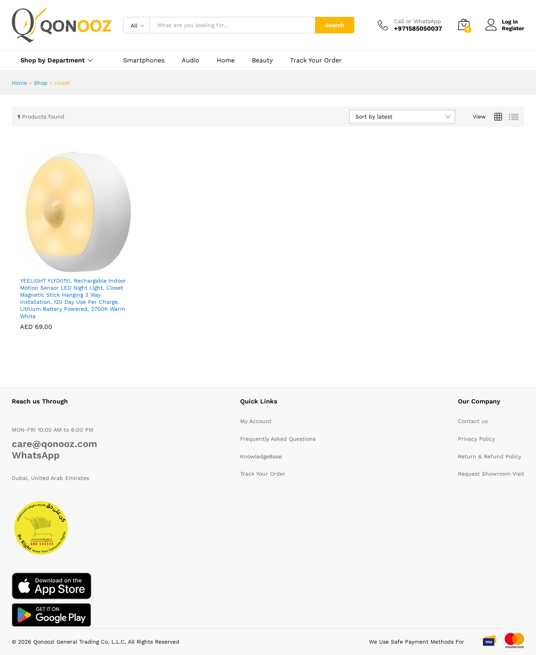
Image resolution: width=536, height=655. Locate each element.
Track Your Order (316, 60)
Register (513, 28)
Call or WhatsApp (417, 21)
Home (226, 60)
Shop (40, 83)
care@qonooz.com (54, 443)
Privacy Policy (476, 439)
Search (334, 25)
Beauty (262, 60)
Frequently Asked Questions (277, 439)
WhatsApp (36, 455)
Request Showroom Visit (491, 474)
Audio (190, 60)
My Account (256, 421)
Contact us (473, 421)
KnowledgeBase (261, 456)
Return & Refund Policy (489, 456)
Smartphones (143, 60)
